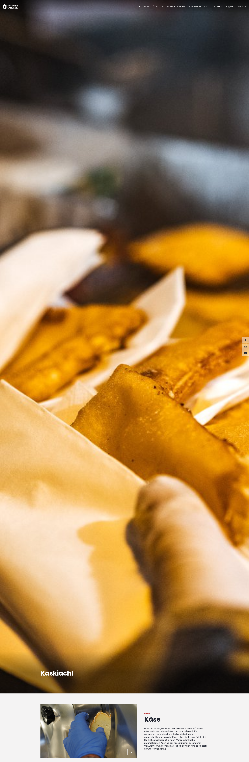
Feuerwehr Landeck (13, 6)
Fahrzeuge (195, 6)
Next (130, 752)
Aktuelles (144, 6)
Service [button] (242, 6)
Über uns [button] (158, 6)
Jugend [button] (230, 6)
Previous (124, 752)
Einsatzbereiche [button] (176, 6)
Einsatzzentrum (213, 6)
